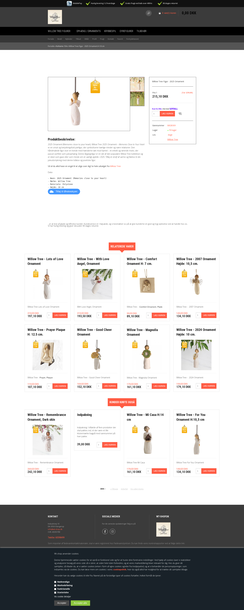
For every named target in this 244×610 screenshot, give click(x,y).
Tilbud (78, 39)
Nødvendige (63, 581)
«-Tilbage (114, 489)
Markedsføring (65, 585)
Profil (94, 39)
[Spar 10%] (47, 284)
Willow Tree (115, 166)
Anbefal (124, 489)
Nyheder (68, 39)
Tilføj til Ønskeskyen (66, 191)
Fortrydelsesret (132, 39)
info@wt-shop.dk (55, 529)
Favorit (120, 39)
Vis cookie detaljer (62, 596)
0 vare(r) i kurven (169, 13)
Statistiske (63, 592)
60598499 (60, 537)
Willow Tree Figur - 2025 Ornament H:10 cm (86, 46)
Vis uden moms (137, 489)
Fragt (102, 39)
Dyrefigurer (126, 31)
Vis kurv (189, 8)
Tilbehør (141, 31)
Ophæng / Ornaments (89, 31)
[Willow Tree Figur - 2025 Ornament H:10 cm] (75, 103)
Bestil (59, 39)
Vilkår (86, 39)
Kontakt (111, 39)
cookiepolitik (119, 569)
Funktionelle (63, 589)
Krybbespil (110, 31)
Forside (51, 39)
